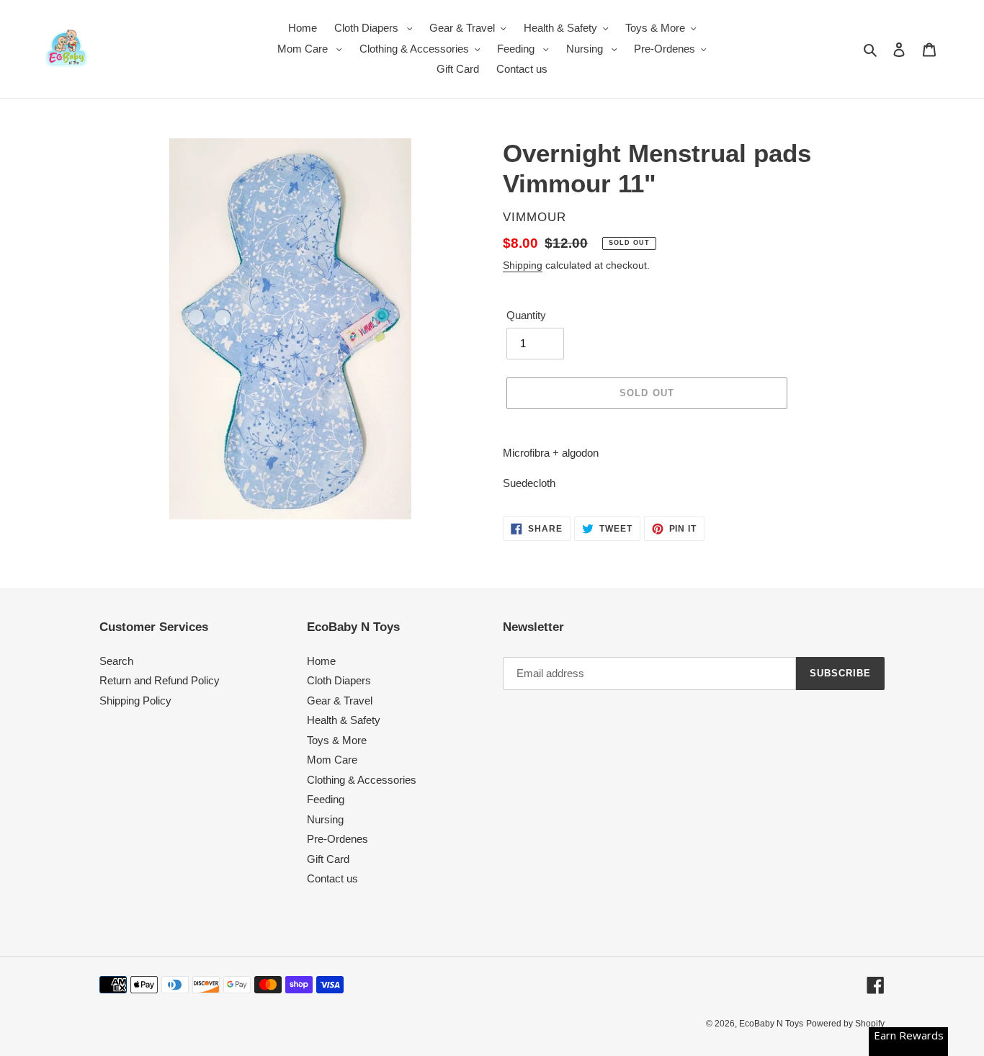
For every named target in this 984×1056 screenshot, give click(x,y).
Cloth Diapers (339, 680)
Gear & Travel (339, 700)
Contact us (332, 878)
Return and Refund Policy (159, 680)
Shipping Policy (135, 700)
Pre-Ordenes (337, 839)
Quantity (526, 315)
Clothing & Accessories (361, 780)
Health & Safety (343, 720)
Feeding (325, 799)
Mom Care (332, 759)
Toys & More (337, 740)
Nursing (325, 819)
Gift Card (328, 859)
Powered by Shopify (845, 1024)
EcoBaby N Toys (771, 1024)
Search (116, 661)
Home (321, 661)
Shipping (522, 265)
